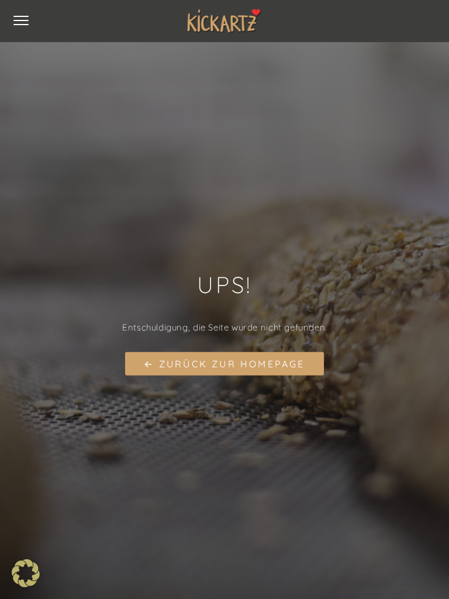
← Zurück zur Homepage (224, 363)
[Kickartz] (224, 21)
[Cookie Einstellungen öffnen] (26, 584)
